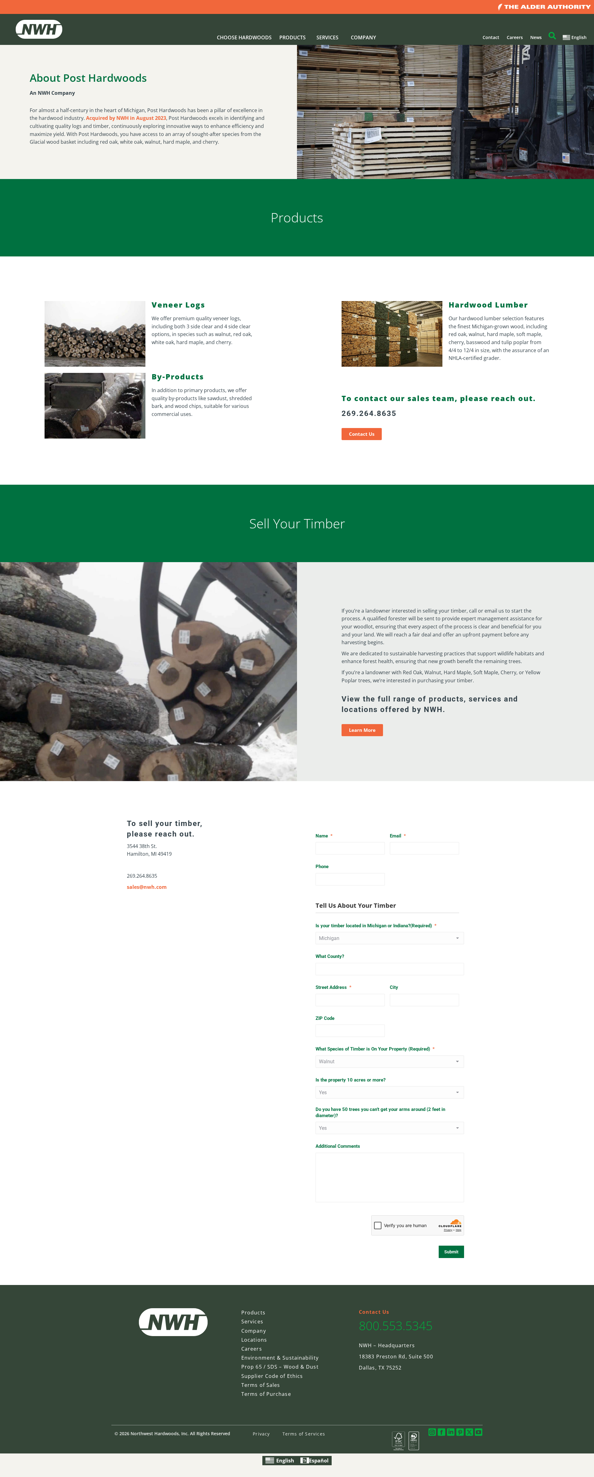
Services (252, 1321)
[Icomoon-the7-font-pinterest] (460, 1432)
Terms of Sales (260, 1385)
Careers (515, 37)
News (536, 37)
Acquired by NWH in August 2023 (126, 118)
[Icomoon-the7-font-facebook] (441, 1432)
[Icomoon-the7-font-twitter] (469, 1432)
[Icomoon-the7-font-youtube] (478, 1432)
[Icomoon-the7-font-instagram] (432, 1432)
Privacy (261, 1434)
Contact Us (374, 1312)
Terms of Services (303, 1434)
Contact (491, 37)
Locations (254, 1339)
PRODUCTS (292, 37)
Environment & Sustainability (280, 1357)
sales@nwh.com (147, 887)
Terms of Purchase (266, 1394)
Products (253, 1312)
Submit (451, 1251)
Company (253, 1330)
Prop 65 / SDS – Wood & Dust (280, 1366)
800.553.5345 (396, 1325)
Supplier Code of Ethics (272, 1376)
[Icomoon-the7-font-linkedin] (450, 1432)
